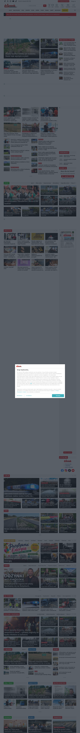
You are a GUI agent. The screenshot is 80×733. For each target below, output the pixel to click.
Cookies (24, 392)
